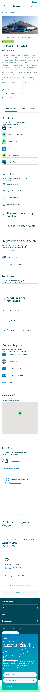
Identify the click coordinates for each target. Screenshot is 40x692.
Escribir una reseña (11, 468)
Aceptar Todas (10, 674)
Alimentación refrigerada (21, 330)
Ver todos (20, 592)
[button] (20, 414)
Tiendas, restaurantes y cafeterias (20, 215)
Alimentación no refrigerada (16, 299)
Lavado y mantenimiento (21, 226)
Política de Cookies (10, 660)
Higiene (11, 320)
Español (34, 1)
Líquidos (11, 288)
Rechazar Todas (10, 680)
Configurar (8, 686)
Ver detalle (21, 575)
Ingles (29, 1)
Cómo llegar (9, 576)
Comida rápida (15, 310)
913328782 (8, 569)
